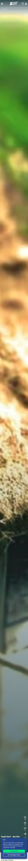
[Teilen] (25, 834)
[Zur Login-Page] (26, 3)
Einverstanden (14, 851)
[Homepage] (14, 3)
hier (14, 847)
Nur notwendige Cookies (14, 855)
